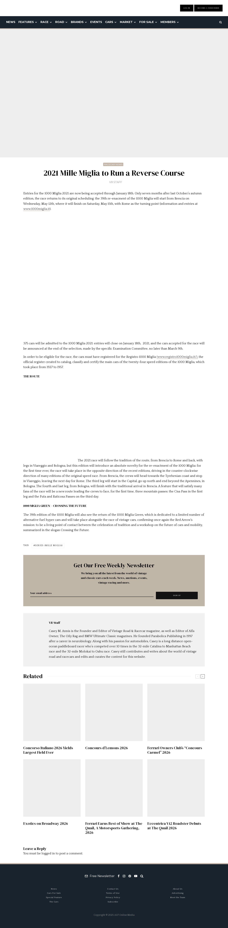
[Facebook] (118, 876)
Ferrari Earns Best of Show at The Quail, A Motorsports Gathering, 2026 (113, 828)
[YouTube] (136, 876)
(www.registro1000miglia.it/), (177, 357)
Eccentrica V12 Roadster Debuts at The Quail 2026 (174, 825)
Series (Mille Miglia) (49, 545)
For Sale (146, 22)
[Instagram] (124, 876)
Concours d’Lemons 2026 (106, 748)
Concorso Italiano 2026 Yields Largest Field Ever (48, 750)
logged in (48, 853)
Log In (186, 8)
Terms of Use (113, 893)
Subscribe (113, 902)
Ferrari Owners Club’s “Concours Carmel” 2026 (174, 750)
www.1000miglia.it (36, 209)
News (10, 22)
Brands (77, 22)
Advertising (178, 893)
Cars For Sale (54, 893)
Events (96, 22)
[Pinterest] (130, 876)
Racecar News (113, 164)
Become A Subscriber (208, 8)
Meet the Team (177, 897)
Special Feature (54, 897)
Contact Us (112, 889)
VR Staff (115, 182)
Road (59, 22)
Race (44, 22)
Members (168, 22)
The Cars (53, 902)
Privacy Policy (113, 897)
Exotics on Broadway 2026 (45, 823)
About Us (177, 889)
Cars (109, 22)
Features (26, 22)
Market (126, 22)
